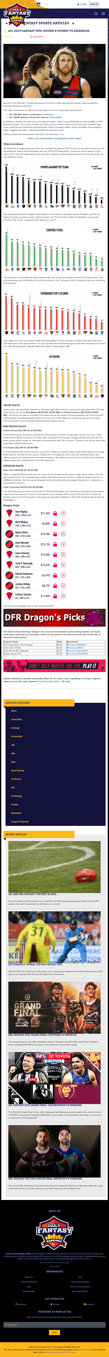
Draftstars (28, 127)
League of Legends (20, 821)
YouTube (90, 1304)
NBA (13, 762)
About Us (29, 1277)
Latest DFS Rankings (80, 1282)
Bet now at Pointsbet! (77, 654)
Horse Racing (17, 770)
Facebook (22, 1304)
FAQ (29, 1286)
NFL (13, 787)
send (54, 1332)
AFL (13, 745)
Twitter (56, 1304)
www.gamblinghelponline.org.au (61, 1352)
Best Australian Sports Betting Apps (55, 1262)
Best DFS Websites (29, 1282)
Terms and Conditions (80, 1286)
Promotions (17, 736)
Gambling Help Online (49, 681)
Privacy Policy (29, 1291)
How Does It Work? (80, 1291)
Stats (46, 4)
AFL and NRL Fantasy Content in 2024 (32, 894)
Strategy (15, 728)
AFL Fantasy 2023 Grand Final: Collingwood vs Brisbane (45, 1105)
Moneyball (16, 813)
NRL (13, 753)
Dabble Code (55, 1266)
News (14, 711)
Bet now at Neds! (75, 648)
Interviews (16, 719)
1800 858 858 (84, 1349)
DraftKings (16, 796)
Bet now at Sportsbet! (77, 651)
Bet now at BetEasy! (76, 645)
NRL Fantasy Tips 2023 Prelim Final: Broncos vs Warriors (45, 1178)
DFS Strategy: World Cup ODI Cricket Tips (35, 964)
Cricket (14, 804)
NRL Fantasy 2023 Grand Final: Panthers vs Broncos (42, 1034)
